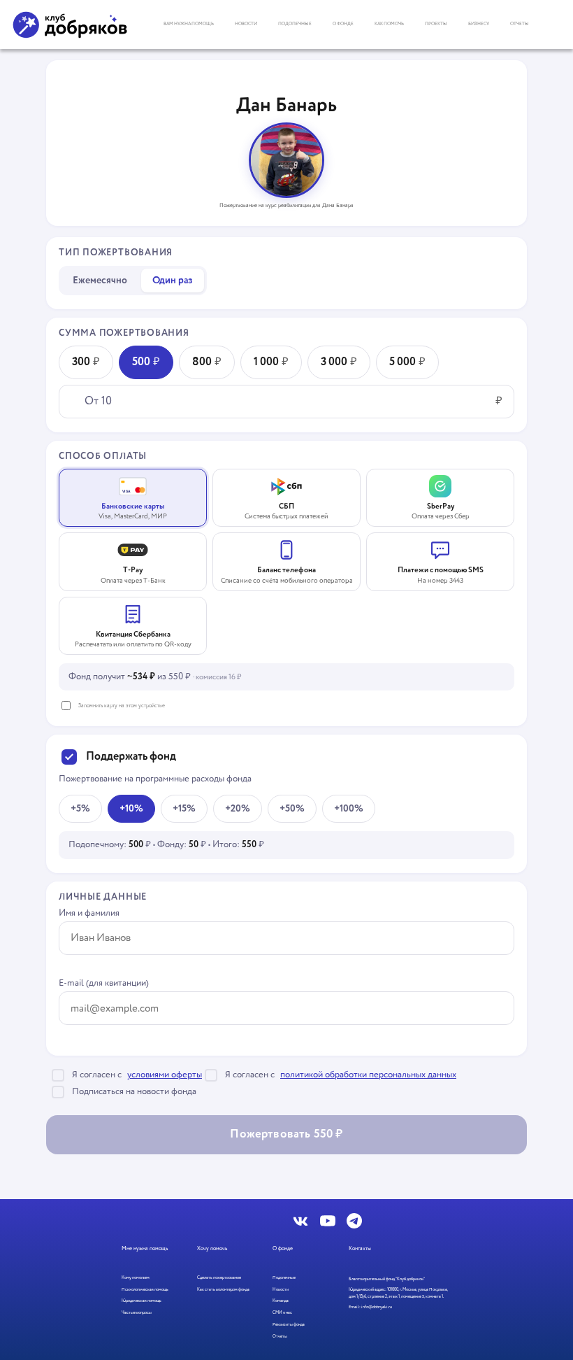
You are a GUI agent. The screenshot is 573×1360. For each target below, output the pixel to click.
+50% (292, 809)
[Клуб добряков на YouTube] (327, 1220)
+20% (237, 809)
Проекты (436, 24)
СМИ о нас (282, 1312)
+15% (184, 809)
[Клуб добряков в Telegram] (354, 1220)
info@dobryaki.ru (376, 1307)
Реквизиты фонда (289, 1324)
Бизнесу (478, 24)
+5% (80, 809)
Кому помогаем (136, 1277)
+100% (348, 809)
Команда (281, 1300)
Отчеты (519, 24)
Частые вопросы (137, 1312)
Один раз (172, 280)
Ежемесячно (100, 280)
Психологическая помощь (145, 1289)
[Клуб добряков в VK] (301, 1220)
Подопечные (295, 24)
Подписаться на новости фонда (134, 1091)
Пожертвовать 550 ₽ (286, 1134)
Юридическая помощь (141, 1300)
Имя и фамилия (89, 913)
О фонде (343, 24)
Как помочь (389, 24)
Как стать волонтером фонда (223, 1289)
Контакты (360, 1249)
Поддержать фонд (131, 756)
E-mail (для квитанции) (104, 983)
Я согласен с (137, 1074)
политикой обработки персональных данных (368, 1075)
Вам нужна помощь (189, 24)
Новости (246, 24)
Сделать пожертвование (219, 1277)
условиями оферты (164, 1075)
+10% (131, 809)
